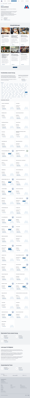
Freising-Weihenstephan (3, 87)
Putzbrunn (7, 94)
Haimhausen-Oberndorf (24, 88)
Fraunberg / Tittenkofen (22, 86)
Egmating (5, 86)
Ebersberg (2, 86)
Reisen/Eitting (10, 94)
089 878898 (18, 249)
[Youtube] (28, 395)
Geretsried (19, 87)
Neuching (2, 93)
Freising (26, 86)
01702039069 (3, 211)
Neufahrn (5, 93)
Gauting (14, 87)
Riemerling (14, 94)
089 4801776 (3, 287)
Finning (13, 86)
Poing (1, 94)
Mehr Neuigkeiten (15, 67)
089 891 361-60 (18, 211)
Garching (11, 87)
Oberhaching (16, 93)
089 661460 (3, 154)
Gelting (16, 87)
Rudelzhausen (17, 94)
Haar (20, 88)
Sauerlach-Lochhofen (26, 94)
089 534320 (3, 249)
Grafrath (7, 88)
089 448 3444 (6, 337)
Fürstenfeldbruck (8, 87)
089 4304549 (18, 192)
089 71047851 (18, 230)
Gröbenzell (18, 88)
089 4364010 (18, 287)
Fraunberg (18, 86)
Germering (22, 87)
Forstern (15, 86)
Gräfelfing (12, 88)
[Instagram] (27, 395)
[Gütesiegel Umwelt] (27, 151)
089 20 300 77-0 (3, 381)
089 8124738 (3, 268)
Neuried (7, 93)
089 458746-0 (3, 230)
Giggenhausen (25, 87)
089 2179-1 (18, 126)
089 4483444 (3, 192)
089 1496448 (18, 268)
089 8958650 (21, 337)
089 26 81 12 (18, 306)
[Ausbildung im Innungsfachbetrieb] (13, 151)
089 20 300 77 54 (7, 368)
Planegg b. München (26, 93)
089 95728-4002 (4, 126)
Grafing (4, 88)
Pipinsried (22, 93)
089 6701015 (3, 173)
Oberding (13, 93)
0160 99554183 (4, 306)
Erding (7, 86)
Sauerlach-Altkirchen (21, 94)
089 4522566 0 (18, 107)
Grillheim (9, 88)
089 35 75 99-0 (18, 154)
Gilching (2, 88)
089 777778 (3, 107)
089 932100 (18, 173)
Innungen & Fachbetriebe (4, 3)
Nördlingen (10, 93)
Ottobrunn (19, 93)
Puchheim (4, 94)
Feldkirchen (10, 86)
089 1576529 (3, 325)
